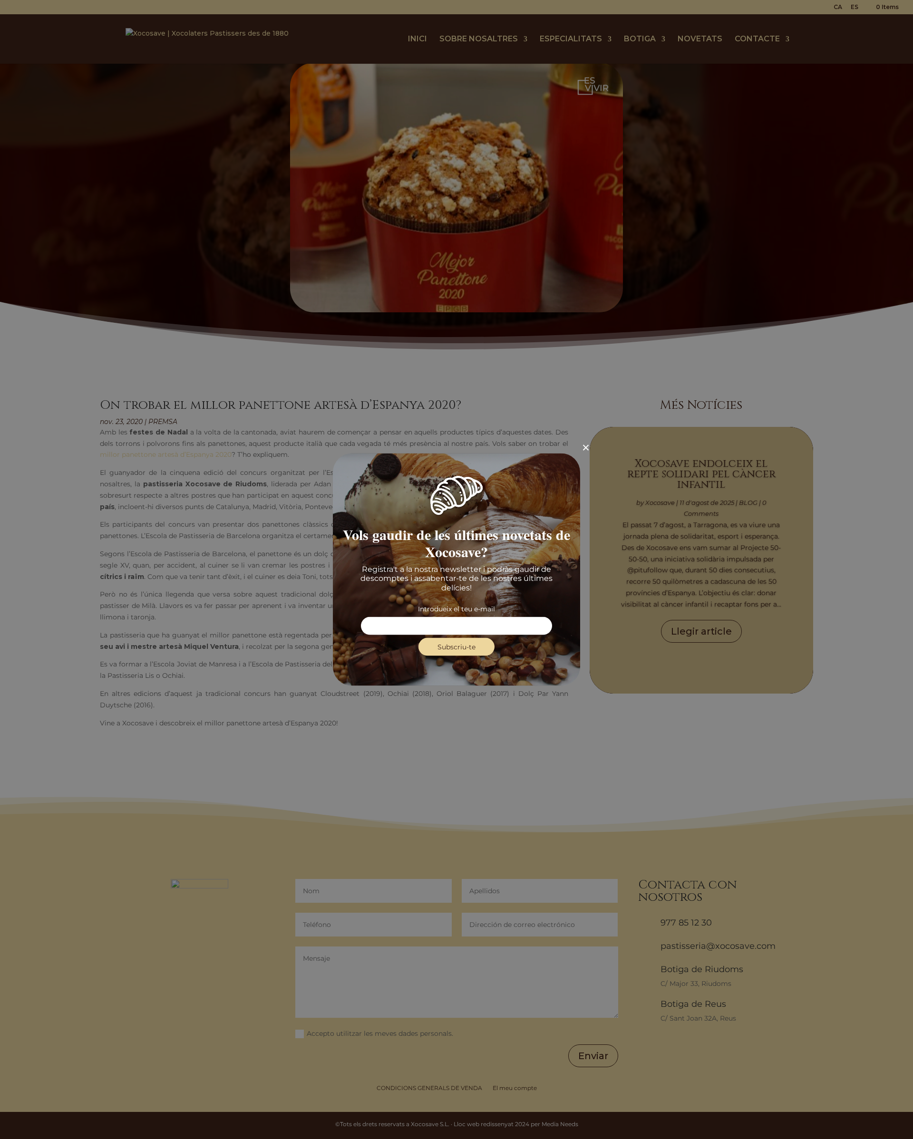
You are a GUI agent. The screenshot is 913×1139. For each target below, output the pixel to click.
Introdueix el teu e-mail (456, 608)
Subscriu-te (456, 646)
